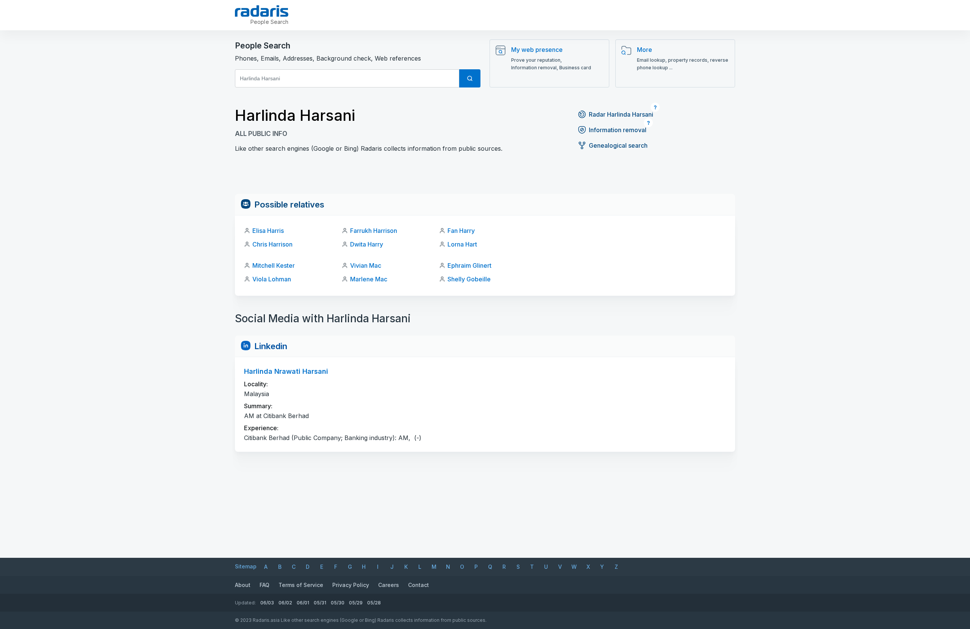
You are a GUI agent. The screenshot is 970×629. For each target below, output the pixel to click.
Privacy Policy (350, 585)
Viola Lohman (271, 279)
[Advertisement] (485, 177)
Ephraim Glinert (469, 265)
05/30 (337, 603)
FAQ (264, 585)
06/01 (303, 603)
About (242, 585)
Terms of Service (300, 585)
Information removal (617, 130)
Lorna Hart (462, 244)
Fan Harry (461, 230)
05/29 (356, 603)
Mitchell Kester (273, 265)
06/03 (267, 603)
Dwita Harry (366, 244)
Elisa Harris (268, 230)
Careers (388, 585)
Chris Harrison (272, 244)
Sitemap (246, 566)
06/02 (285, 603)
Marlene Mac (368, 279)
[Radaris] (261, 11)
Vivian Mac (365, 265)
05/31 (320, 603)
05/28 (374, 603)
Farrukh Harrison (373, 230)
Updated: (245, 603)
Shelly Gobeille (469, 279)
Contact (418, 585)
